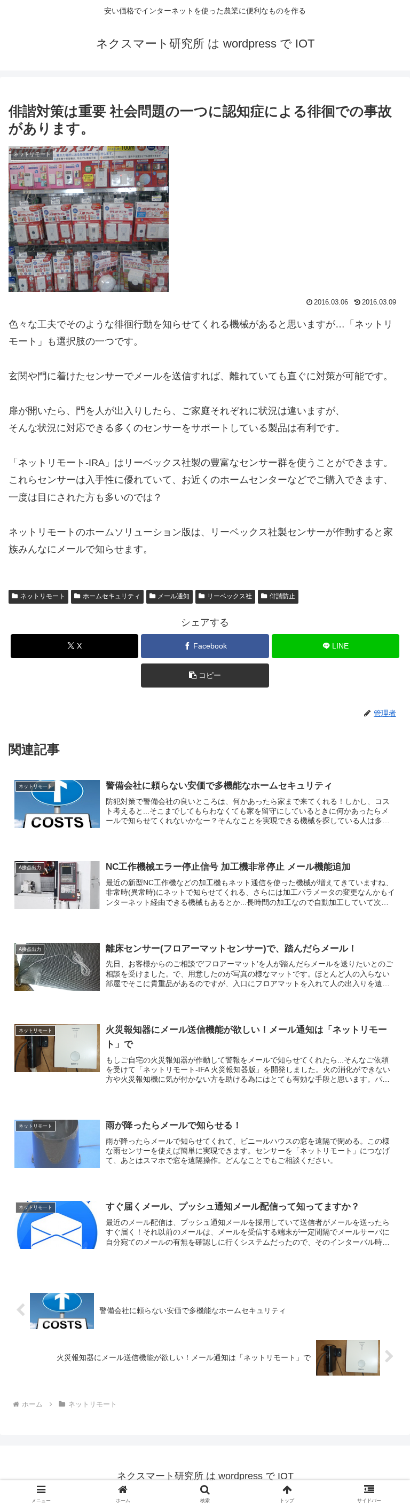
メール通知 (173, 596)
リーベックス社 (229, 596)
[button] (205, 675)
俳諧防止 (282, 596)
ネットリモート (42, 596)
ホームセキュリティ (111, 596)
